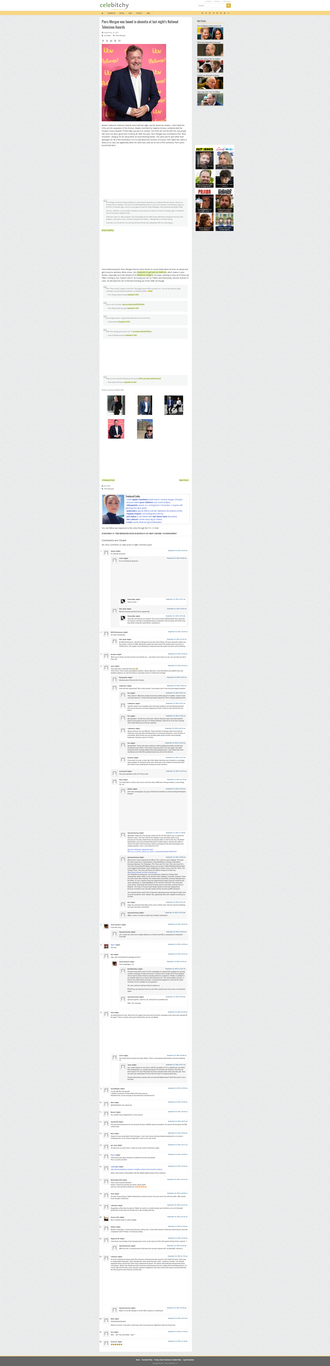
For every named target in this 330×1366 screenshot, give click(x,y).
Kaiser (108, 35)
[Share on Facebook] (103, 41)
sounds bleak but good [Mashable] (144, 522)
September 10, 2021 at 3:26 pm (178, 1226)
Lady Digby (114, 1166)
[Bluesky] (202, 13)
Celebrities (111, 13)
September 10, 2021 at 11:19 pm (176, 931)
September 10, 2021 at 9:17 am (175, 1064)
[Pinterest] (225, 13)
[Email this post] (119, 41)
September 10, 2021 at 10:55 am (177, 1193)
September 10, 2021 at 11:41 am (177, 1216)
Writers (217, 1)
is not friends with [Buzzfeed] (151, 516)
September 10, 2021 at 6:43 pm (175, 996)
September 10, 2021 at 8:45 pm (177, 1308)
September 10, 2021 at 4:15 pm (175, 788)
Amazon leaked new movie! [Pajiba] (148, 502)
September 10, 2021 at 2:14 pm (177, 779)
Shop (130, 13)
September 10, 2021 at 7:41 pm (178, 1256)
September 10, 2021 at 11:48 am (175, 743)
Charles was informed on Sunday (208, 75)
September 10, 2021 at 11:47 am (175, 968)
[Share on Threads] (115, 41)
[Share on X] (107, 41)
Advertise (227, 1)
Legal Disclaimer (188, 1359)
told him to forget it (145, 275)
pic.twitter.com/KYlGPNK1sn (142, 331)
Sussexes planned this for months (208, 58)
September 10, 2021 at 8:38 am (177, 1055)
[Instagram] (210, 13)
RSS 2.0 (151, 528)
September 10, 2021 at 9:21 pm (175, 902)
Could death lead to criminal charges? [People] (154, 499)
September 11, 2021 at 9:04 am (177, 608)
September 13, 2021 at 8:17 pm (175, 599)
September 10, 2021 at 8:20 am (178, 550)
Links (148, 13)
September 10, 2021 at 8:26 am (178, 631)
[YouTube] (221, 13)
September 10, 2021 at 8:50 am (178, 1133)
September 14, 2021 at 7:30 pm (178, 1341)
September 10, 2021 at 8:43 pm (177, 1245)
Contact (208, 1)
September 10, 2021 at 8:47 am (178, 1121)
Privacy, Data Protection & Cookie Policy (167, 1359)
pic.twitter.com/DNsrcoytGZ (152, 378)
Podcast (139, 13)
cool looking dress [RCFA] (144, 513)
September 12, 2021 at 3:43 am (177, 639)
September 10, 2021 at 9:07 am (175, 693)
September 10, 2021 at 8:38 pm (175, 857)
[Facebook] (213, 13)
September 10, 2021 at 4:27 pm (175, 757)
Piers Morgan (120, 35)
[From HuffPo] (108, 230)
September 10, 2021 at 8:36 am (177, 558)
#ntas (150, 291)
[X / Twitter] (206, 13)
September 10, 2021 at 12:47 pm (176, 771)
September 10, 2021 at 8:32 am (178, 924)
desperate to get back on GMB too (151, 272)
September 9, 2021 (133, 294)
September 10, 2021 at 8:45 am (178, 1111)
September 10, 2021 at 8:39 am (178, 1088)
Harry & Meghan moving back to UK (209, 25)
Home (138, 1359)
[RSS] (228, 13)
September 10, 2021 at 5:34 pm (178, 1238)
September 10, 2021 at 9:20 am (177, 961)
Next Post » (184, 480)
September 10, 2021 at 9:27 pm (178, 1318)
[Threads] (217, 13)
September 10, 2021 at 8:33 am (177, 677)
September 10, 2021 (130, 382)
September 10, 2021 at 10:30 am (175, 728)
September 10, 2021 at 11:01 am (177, 1205)
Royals (121, 13)
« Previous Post (108, 480)
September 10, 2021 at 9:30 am (178, 1166)
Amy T (113, 945)
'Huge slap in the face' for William (208, 91)
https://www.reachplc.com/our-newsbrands (142, 872)
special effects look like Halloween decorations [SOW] (154, 511)
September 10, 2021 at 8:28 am (178, 654)
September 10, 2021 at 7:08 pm (175, 832)
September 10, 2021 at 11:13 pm (175, 912)
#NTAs (141, 378)
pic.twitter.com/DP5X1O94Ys (135, 304)
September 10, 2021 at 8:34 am (178, 944)
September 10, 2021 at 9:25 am (175, 716)
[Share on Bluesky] (111, 41)
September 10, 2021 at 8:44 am (178, 1102)
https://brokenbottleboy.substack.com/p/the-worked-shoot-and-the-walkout (136, 1169)
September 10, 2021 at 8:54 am (177, 685)
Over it (113, 1155)
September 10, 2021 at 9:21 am (175, 703)
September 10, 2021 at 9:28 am (178, 1154)
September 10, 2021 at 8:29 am (178, 665)
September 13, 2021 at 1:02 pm (178, 1331)
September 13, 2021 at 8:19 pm (175, 616)
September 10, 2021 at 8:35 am (178, 1012)
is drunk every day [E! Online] (144, 519)
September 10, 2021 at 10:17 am (177, 1179)
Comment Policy (147, 1359)
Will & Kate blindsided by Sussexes (209, 42)
